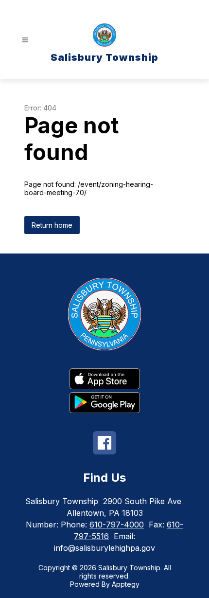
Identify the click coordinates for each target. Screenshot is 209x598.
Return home (52, 225)
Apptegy (125, 584)
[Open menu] (25, 40)
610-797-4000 (116, 524)
